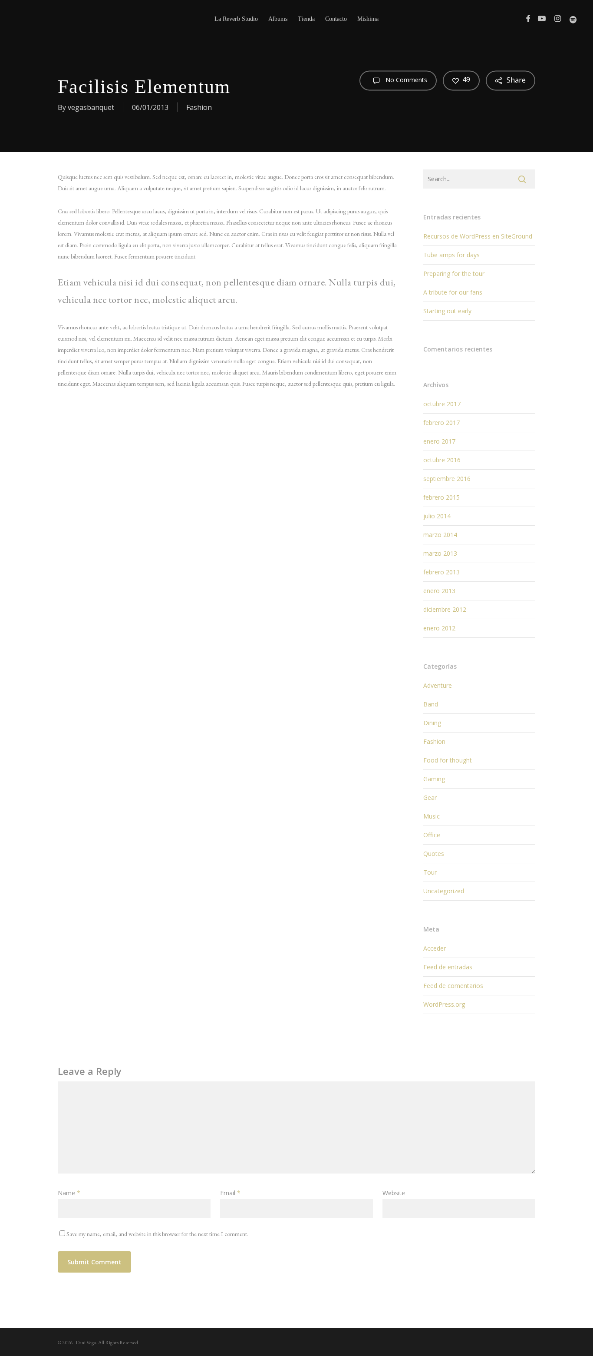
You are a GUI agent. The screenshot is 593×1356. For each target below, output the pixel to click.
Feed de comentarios (453, 985)
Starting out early (447, 311)
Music (431, 816)
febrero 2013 (441, 572)
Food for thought (447, 760)
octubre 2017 (442, 404)
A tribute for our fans (452, 292)
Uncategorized (443, 891)
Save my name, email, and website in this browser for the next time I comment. (157, 1234)
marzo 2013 (440, 553)
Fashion (199, 107)
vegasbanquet (91, 107)
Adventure (437, 685)
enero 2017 (439, 441)
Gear (430, 797)
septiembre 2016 (447, 478)
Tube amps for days (451, 255)
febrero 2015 (441, 497)
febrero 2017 (441, 422)
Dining (432, 723)
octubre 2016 (442, 460)
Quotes (433, 853)
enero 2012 (439, 628)
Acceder (434, 948)
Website (393, 1193)
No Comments (405, 80)
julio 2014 (437, 516)
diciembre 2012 (444, 609)
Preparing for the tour (453, 273)
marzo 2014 (440, 534)
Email (230, 1193)
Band (430, 704)
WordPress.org (444, 1004)
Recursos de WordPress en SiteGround (477, 236)
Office (431, 835)
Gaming (434, 779)
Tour (430, 872)
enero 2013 (439, 591)
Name (69, 1193)
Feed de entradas (447, 967)
